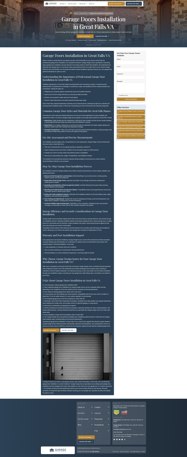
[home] (51, 4)
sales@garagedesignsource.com (122, 429)
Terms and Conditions (124, 451)
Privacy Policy (116, 451)
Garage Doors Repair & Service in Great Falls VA (130, 131)
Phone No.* (120, 74)
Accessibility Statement (135, 451)
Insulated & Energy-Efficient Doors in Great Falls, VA (129, 117)
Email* (119, 66)
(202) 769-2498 (117, 432)
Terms (126, 95)
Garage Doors (83, 13)
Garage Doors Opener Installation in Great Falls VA (130, 136)
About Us (91, 3)
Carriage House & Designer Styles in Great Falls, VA (130, 112)
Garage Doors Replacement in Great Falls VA (130, 127)
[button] (63, 3)
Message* (120, 81)
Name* (119, 59)
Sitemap (143, 451)
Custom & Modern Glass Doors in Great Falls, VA (130, 122)
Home (76, 13)
